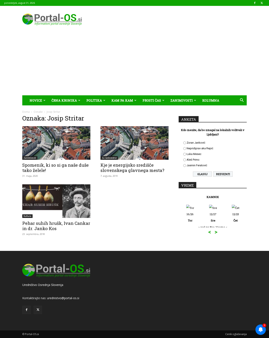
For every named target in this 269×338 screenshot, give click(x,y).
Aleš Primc (193, 159)
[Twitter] (261, 3)
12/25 (235, 217)
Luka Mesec (194, 154)
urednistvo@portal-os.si (63, 298)
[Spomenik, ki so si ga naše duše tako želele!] (56, 143)
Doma (26, 112)
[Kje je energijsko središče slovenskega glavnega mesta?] (134, 143)
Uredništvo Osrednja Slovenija (42, 285)
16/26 (190, 217)
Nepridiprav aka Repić (200, 148)
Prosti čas (151, 100)
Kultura (27, 216)
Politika (94, 100)
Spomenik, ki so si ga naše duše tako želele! (55, 167)
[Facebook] (255, 3)
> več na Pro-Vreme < (212, 227)
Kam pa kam (122, 100)
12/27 (213, 217)
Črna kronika (64, 100)
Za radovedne (109, 157)
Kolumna (210, 100)
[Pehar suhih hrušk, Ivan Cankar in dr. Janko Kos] (56, 201)
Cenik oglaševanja (236, 334)
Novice (36, 100)
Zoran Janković (196, 142)
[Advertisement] (134, 63)
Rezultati (223, 174)
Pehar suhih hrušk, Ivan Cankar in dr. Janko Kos (56, 225)
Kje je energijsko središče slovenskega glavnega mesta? (132, 167)
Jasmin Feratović (197, 165)
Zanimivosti (181, 100)
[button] (242, 101)
